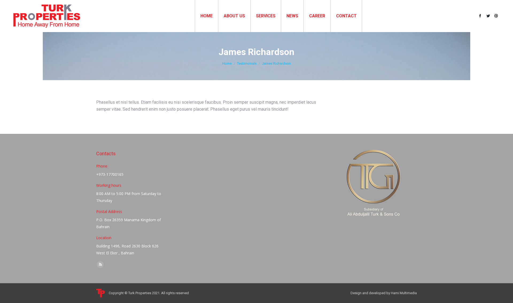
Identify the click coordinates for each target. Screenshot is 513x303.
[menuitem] (206, 16)
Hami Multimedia (404, 293)
